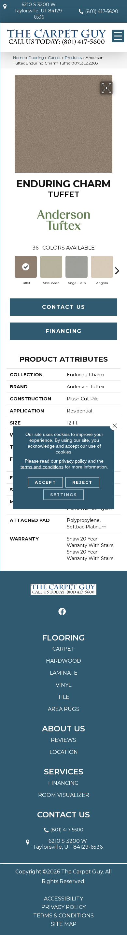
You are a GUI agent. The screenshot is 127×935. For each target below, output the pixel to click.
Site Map (64, 924)
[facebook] (62, 612)
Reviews (63, 740)
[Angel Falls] (76, 267)
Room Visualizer (63, 795)
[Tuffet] (25, 267)
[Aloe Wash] (51, 267)
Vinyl (63, 685)
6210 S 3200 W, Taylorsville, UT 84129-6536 (39, 11)
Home (18, 57)
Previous (10, 267)
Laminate (64, 673)
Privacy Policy (63, 907)
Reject (82, 482)
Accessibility (63, 898)
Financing (64, 331)
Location (63, 752)
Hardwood (63, 661)
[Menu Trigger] (117, 35)
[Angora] (102, 267)
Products (73, 57)
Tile (63, 697)
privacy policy (73, 461)
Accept (45, 482)
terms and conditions (42, 466)
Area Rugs (63, 709)
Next (117, 267)
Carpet (54, 57)
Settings (63, 494)
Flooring (36, 57)
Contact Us (63, 307)
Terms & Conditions (63, 915)
